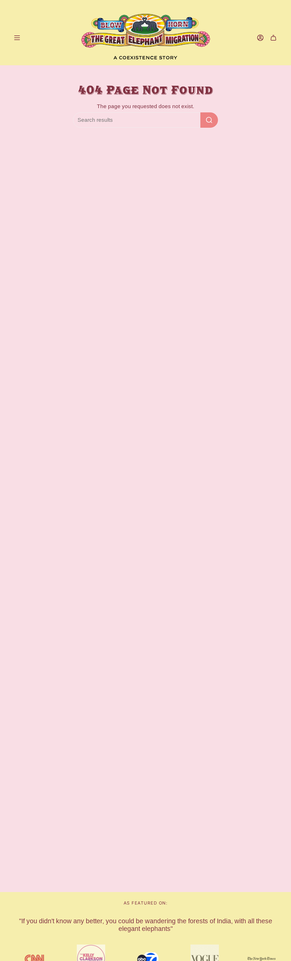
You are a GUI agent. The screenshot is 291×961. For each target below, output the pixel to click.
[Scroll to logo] (259, 958)
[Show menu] (17, 37)
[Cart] (273, 37)
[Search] (209, 120)
